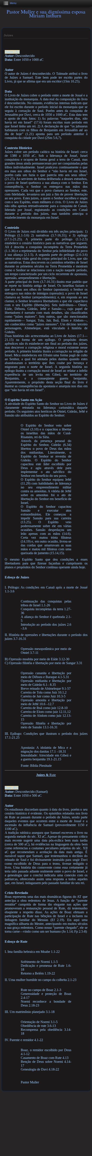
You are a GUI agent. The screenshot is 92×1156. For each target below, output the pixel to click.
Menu (13, 3)
